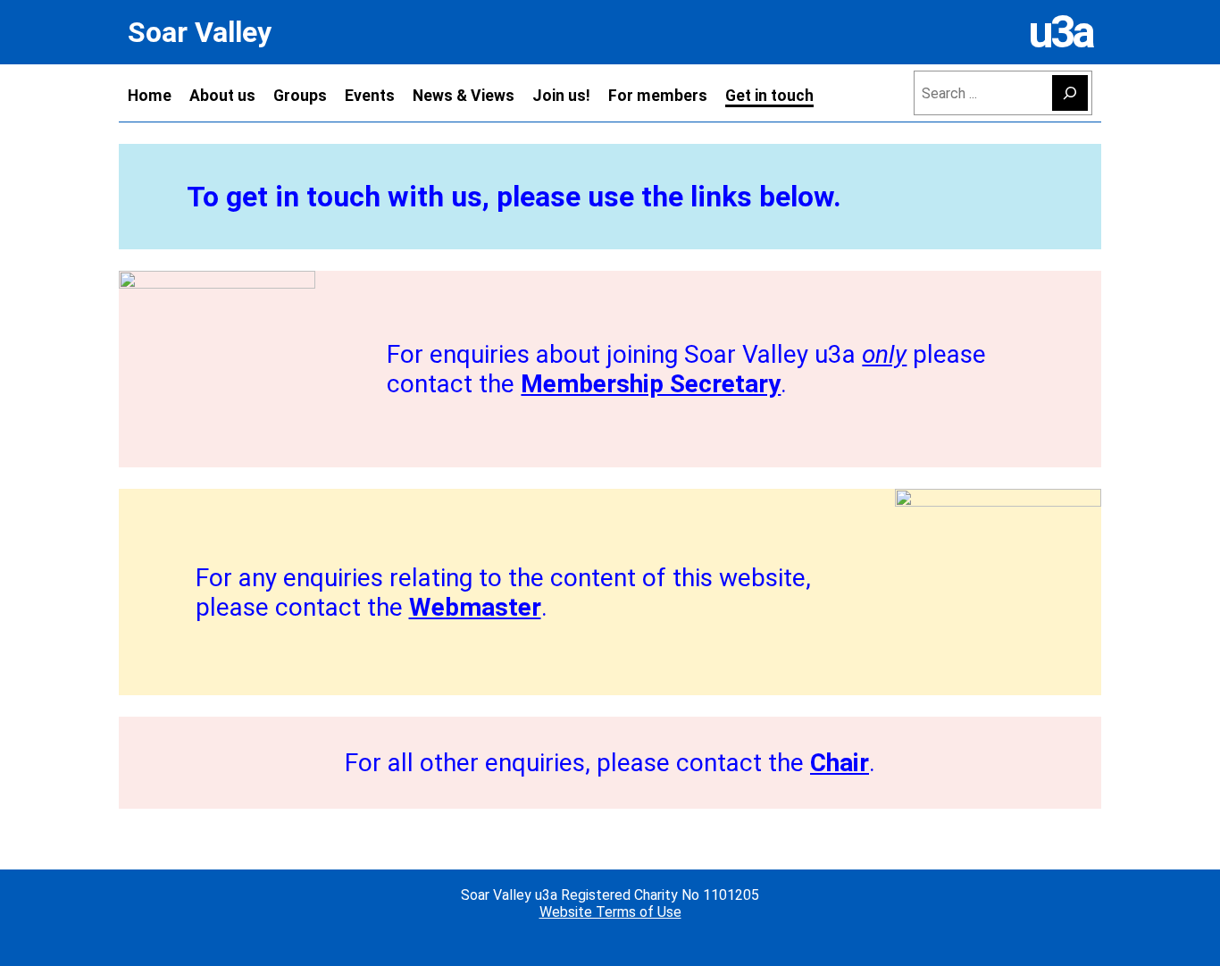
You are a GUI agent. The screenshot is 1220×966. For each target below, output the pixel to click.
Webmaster (475, 607)
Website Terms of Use (610, 911)
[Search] (1070, 93)
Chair (839, 762)
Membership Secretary (651, 384)
